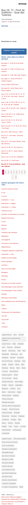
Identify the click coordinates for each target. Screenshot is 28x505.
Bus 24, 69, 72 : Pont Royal (10, 160)
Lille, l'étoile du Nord (8, 469)
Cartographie (5, 239)
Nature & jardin (6, 395)
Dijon (22, 364)
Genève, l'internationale (9, 480)
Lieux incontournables (8, 269)
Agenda (3, 229)
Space (3, 305)
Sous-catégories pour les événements (13, 301)
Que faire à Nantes (8, 463)
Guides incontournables (9, 258)
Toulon (15, 378)
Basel (21, 487)
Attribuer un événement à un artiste (12, 214)
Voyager (4, 409)
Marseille (20, 344)
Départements (6, 247)
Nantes (4, 350)
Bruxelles (17, 412)
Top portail (5, 319)
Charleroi (14, 416)
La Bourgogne (17, 430)
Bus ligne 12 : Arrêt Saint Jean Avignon (13, 75)
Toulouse (10, 347)
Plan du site (5, 497)
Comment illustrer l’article (9, 189)
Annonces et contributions (10, 243)
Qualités (4, 294)
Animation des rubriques (9, 232)
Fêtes (14, 344)
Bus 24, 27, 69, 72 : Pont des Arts (12, 147)
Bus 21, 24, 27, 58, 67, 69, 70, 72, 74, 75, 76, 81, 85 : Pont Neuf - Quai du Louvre (13, 96)
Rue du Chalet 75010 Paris (9, 84)
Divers (16, 375)
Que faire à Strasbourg (9, 473)
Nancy (4, 423)
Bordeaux (17, 347)
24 (6, 21)
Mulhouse (5, 368)
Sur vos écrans (6, 378)
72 (8, 21)
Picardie (17, 423)
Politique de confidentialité (10, 499)
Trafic (3, 323)
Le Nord (21, 334)
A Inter (3, 221)
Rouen (24, 368)
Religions (16, 395)
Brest (18, 368)
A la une (3, 196)
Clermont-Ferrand (7, 381)
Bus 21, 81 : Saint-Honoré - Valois (12, 132)
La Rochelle (5, 433)
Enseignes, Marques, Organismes (12, 250)
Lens (18, 388)
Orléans (10, 423)
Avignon (10, 364)
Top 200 (4, 316)
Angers (4, 364)
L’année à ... (5, 265)
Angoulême (18, 385)
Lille (21, 354)
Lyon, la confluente (8, 445)
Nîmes (17, 364)
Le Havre (5, 371)
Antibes (4, 385)
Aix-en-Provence (7, 361)
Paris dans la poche (19, 438)
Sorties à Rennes (7, 466)
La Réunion (5, 419)
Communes (11, 350)
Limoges (13, 419)
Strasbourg (14, 354)
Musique (12, 357)
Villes (19, 350)
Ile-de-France (6, 344)
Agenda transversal (7, 218)
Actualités (20, 357)
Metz (19, 419)
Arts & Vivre (11, 392)
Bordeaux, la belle (7, 459)
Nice (24, 350)
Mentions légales (15, 497)
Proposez (21, 416)
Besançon (5, 388)
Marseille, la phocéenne (9, 449)
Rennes (12, 368)
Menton (11, 385)
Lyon (3, 347)
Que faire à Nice (7, 476)
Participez (4, 276)
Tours (10, 426)
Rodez (19, 392)
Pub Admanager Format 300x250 (12, 287)
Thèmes (4, 308)
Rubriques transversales (9, 298)
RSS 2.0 (10, 504)
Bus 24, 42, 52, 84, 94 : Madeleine (12, 157)
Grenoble (17, 361)
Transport (4, 327)
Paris (15, 334)
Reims (4, 392)
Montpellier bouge (7, 452)
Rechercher (5, 416)
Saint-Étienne (14, 371)
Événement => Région (8, 203)
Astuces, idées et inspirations (11, 406)
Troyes (16, 426)
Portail (3, 279)
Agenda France (6, 334)
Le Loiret (23, 426)
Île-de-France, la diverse (9, 442)
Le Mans (12, 388)
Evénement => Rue (7, 254)
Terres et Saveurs (7, 399)
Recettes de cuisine (8, 402)
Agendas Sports (7, 375)
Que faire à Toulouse (8, 456)
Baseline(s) (5, 236)
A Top (3, 192)
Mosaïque (4, 272)
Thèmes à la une (6, 211)
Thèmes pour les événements (10, 312)
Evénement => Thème (8, 207)
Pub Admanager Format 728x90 (11, 290)
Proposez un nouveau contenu (11, 283)
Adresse (4, 225)
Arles (23, 361)
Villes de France (14, 409)
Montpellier (5, 354)
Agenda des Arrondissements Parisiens (11, 339)
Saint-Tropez (19, 381)
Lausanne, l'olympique (9, 483)
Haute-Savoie (6, 430)
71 (16, 177)
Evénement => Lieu (7, 200)
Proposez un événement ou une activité (14, 51)
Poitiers (4, 426)
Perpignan (5, 357)
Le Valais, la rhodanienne (10, 487)
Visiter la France (7, 412)
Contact (4, 504)
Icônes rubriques (6, 261)
